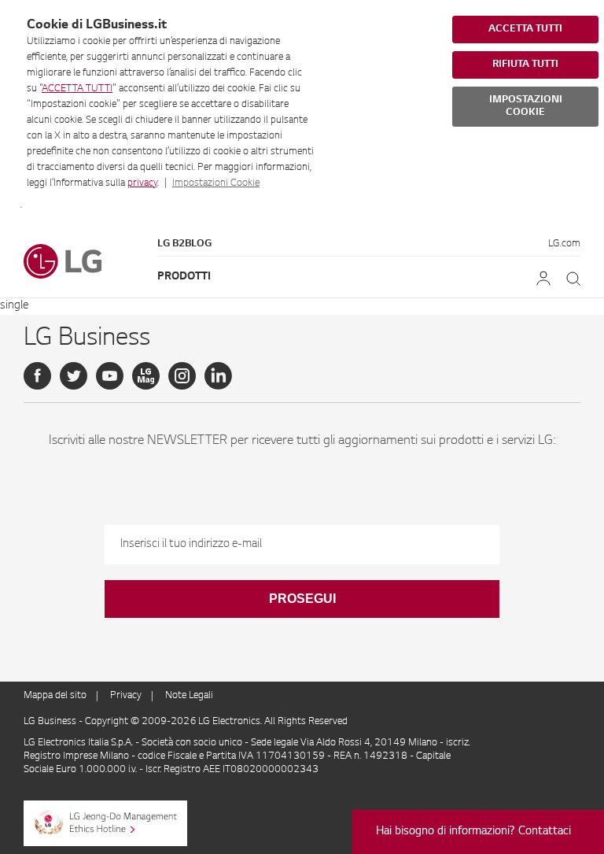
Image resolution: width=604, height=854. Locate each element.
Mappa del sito (55, 695)
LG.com (564, 244)
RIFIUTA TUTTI (525, 64)
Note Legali (189, 695)
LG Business (51, 721)
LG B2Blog (184, 244)
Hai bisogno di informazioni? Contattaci (473, 832)
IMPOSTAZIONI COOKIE (525, 106)
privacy (142, 183)
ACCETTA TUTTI (77, 88)
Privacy (126, 695)
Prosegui (302, 598)
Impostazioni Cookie (216, 183)
